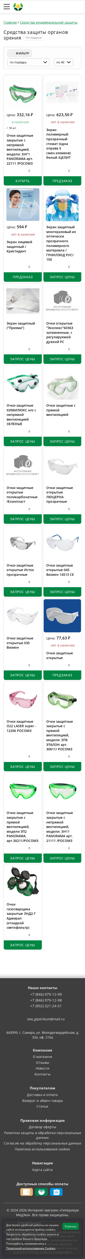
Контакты (42, 1074)
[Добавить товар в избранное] (18, 171)
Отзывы (42, 1062)
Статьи (42, 1106)
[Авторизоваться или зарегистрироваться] (41, 6)
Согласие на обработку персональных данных (42, 1143)
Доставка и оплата (42, 1094)
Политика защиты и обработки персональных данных (42, 1135)
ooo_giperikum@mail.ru (46, 1019)
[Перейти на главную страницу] (18, 6)
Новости (42, 1068)
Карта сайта (42, 1169)
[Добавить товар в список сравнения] (9, 171)
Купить (23, 181)
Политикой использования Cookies (30, 1248)
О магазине (42, 1056)
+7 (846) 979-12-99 (46, 994)
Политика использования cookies (42, 1149)
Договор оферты (42, 1127)
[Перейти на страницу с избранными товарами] (50, 6)
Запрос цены (62, 277)
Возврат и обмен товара (42, 1100)
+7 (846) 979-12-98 (46, 1000)
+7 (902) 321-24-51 (46, 1006)
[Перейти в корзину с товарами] (79, 6)
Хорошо (70, 1226)
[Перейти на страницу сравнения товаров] (60, 6)
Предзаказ (62, 181)
